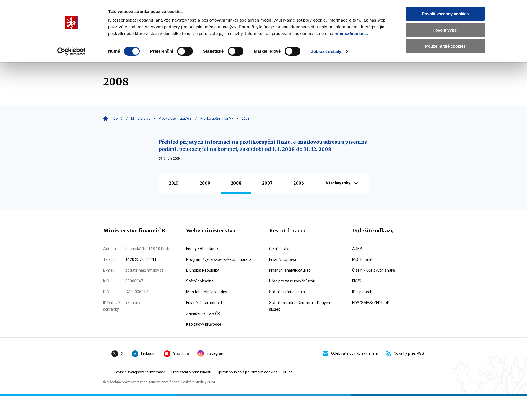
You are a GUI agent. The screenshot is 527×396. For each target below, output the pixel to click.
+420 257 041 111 (141, 259)
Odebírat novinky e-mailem (354, 353)
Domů (118, 118)
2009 (205, 183)
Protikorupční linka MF (216, 118)
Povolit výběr (445, 30)
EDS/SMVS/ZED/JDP (371, 302)
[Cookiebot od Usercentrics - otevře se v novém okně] (71, 51)
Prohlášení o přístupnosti (191, 372)
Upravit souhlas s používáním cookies (247, 372)
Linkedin (148, 353)
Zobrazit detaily (326, 51)
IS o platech (362, 292)
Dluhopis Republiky (202, 270)
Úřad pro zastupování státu (292, 281)
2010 (173, 183)
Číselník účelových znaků (373, 270)
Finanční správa (282, 259)
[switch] (185, 51)
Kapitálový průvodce (203, 324)
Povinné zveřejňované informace (140, 372)
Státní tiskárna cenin (287, 292)
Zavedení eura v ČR (203, 313)
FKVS (356, 281)
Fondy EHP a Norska (203, 248)
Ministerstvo (140, 118)
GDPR (287, 372)
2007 (267, 183)
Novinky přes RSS (409, 353)
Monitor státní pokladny (206, 292)
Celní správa (279, 248)
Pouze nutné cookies (445, 46)
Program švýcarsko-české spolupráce (219, 259)
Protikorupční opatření (175, 118)
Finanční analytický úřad (290, 270)
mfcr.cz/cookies (350, 33)
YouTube (181, 353)
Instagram (216, 353)
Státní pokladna (200, 281)
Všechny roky (338, 183)
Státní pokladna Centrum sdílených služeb (299, 306)
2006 (299, 183)
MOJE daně (362, 259)
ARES (357, 248)
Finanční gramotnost (204, 302)
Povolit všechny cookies (445, 13)
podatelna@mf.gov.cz (144, 270)
